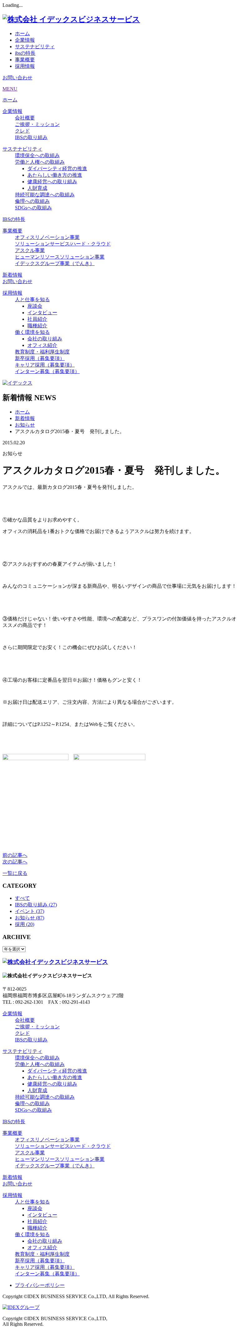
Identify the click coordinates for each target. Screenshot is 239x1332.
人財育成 (37, 188)
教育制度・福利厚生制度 (42, 351)
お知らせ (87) (29, 917)
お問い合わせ (17, 77)
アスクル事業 (30, 250)
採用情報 (25, 66)
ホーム (22, 33)
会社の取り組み (44, 338)
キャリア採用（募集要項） (45, 364)
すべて (22, 898)
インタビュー (42, 312)
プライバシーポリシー (40, 1285)
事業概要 (25, 59)
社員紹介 (37, 319)
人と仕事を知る (32, 299)
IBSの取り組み (31, 137)
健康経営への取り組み (52, 181)
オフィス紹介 (42, 345)
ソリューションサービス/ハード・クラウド (63, 243)
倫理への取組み (32, 201)
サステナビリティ (35, 46)
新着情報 (12, 275)
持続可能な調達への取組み (45, 194)
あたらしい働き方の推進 (54, 175)
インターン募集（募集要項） (47, 371)
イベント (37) (29, 911)
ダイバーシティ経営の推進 (57, 168)
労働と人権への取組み (40, 162)
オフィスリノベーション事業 (47, 237)
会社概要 (25, 117)
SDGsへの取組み (33, 207)
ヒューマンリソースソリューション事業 (60, 256)
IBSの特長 (13, 219)
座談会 (34, 306)
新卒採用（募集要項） (40, 358)
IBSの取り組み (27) (36, 904)
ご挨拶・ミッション (37, 124)
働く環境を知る (32, 332)
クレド (22, 130)
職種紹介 (37, 325)
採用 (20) (24, 924)
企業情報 (25, 40)
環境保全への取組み (37, 155)
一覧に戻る (14, 873)
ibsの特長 (25, 53)
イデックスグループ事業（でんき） (55, 263)
